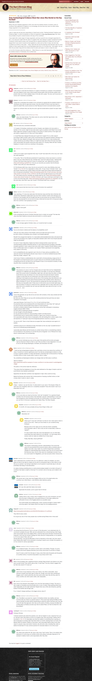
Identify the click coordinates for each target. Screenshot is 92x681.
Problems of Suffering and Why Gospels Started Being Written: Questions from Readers (73, 84)
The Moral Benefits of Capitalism (73, 28)
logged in (18, 643)
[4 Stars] (14, 15)
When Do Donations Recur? (34, 679)
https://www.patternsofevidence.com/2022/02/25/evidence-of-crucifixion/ (33, 511)
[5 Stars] (15, 15)
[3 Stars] (12, 15)
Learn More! (14, 65)
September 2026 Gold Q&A (72, 37)
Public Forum (54, 70)
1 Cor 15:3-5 (21, 169)
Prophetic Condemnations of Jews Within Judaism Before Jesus (72, 104)
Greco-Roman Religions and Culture (36, 70)
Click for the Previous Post (28, 81)
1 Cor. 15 (22, 619)
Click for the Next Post (43, 81)
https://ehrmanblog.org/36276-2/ (22, 163)
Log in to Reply (33, 88)
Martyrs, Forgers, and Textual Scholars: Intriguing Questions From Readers (72, 43)
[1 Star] (9, 15)
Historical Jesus (47, 70)
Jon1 (14, 148)
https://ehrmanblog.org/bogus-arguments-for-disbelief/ (43, 178)
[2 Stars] (11, 15)
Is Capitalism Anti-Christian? (72, 32)
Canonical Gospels (24, 70)
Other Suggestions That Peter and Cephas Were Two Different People (73, 56)
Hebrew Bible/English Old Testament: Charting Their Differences (72, 21)
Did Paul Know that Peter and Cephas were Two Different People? (72, 64)
